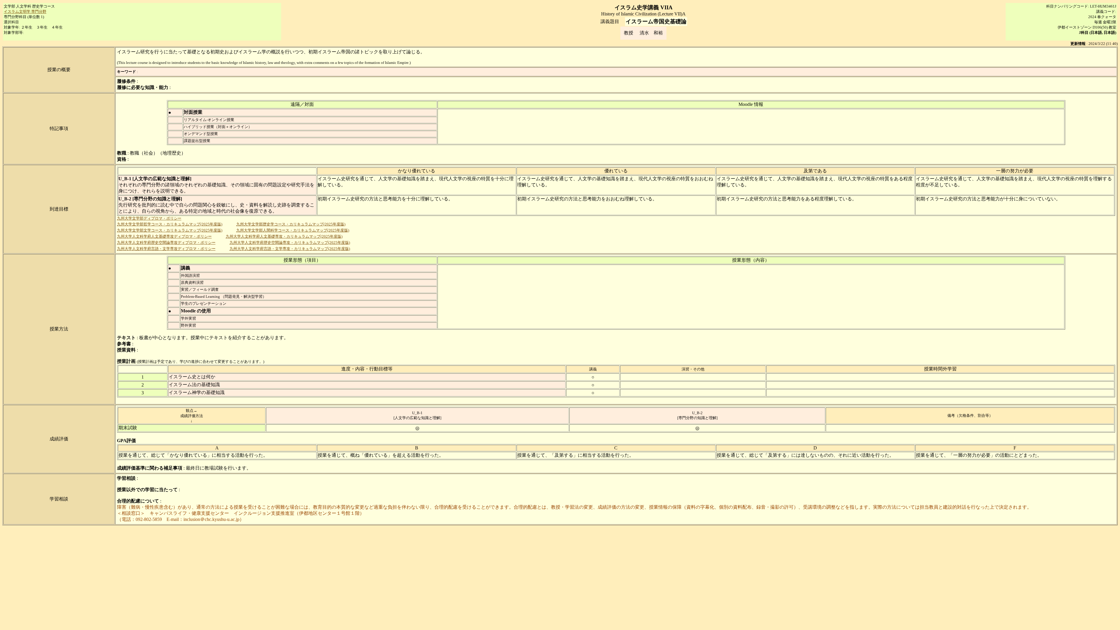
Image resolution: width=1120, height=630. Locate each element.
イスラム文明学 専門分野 (25, 11)
